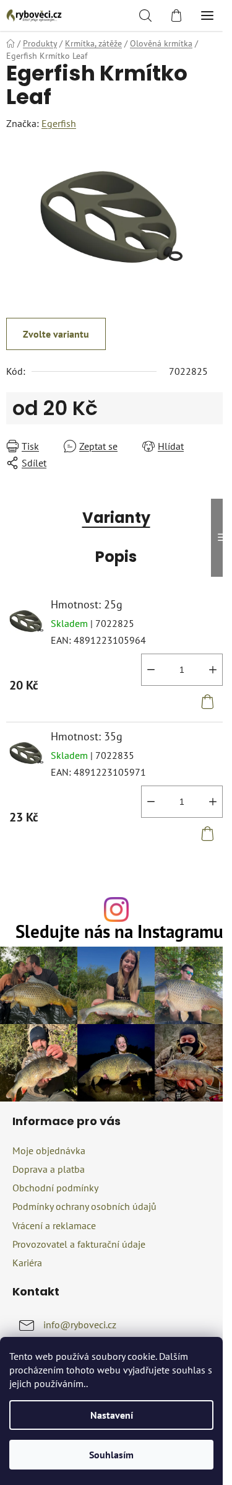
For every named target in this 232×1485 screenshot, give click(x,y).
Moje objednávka (48, 1150)
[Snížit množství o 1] (151, 669)
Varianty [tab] (116, 517)
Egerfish (58, 123)
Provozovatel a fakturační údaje (78, 1244)
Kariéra (27, 1262)
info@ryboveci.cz (79, 1324)
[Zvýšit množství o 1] (213, 669)
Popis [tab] (116, 556)
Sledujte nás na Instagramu (119, 932)
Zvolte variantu (56, 334)
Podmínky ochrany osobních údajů (84, 1206)
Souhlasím (111, 1454)
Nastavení (111, 1415)
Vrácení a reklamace (54, 1225)
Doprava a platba (48, 1169)
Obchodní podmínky (55, 1187)
